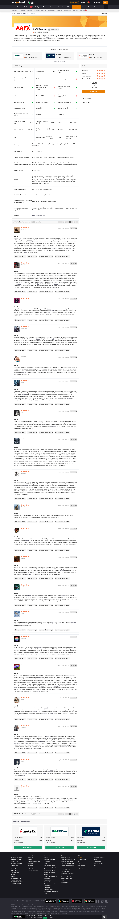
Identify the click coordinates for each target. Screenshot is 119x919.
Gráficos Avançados (83, 869)
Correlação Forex (15, 869)
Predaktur (23, 356)
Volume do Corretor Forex (67, 863)
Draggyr (23, 558)
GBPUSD (39, 915)
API (78, 861)
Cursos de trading (48, 889)
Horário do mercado (16, 859)
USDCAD (39, 917)
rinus (22, 787)
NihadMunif (24, 328)
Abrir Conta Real (28, 847)
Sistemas (52, 7)
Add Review (93, 91)
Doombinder (24, 665)
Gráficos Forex (31, 867)
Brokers (84, 7)
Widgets (80, 857)
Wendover (23, 300)
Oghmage (23, 638)
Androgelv (23, 473)
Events (52, 916)
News (51, 917)
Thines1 (23, 530)
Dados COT (14, 874)
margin (18, 654)
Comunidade (61, 7)
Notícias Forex (14, 870)
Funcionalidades (82, 859)
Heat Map (43, 10)
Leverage (30, 654)
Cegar (22, 613)
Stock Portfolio (81, 865)
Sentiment (29, 10)
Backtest (28, 7)
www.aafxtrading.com (38, 215)
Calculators (22, 10)
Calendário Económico (16, 857)
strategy (38, 691)
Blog (95, 867)
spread (27, 740)
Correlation (37, 10)
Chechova (23, 264)
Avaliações (76, 7)
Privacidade (20, 900)
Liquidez (13, 876)
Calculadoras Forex (16, 878)
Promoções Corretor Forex (67, 865)
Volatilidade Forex (15, 867)
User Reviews (86, 102)
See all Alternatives (59, 61)
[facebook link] (97, 901)
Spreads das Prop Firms (67, 877)
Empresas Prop (92, 7)
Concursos (30, 865)
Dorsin (22, 761)
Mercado (45, 7)
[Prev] (59, 222)
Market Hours (52, 10)
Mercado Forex (14, 865)
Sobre (95, 865)
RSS (78, 863)
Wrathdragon (24, 439)
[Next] (77, 222)
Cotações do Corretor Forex (68, 859)
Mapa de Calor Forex (16, 880)
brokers (24, 372)
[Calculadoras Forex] (104, 917)
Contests (83, 10)
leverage (69, 248)
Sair (105, 2)
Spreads (59, 10)
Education (75, 10)
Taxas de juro (14, 861)
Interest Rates (67, 10)
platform (30, 240)
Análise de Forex (15, 872)
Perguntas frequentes (99, 857)
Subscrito (38, 222)
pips (38, 284)
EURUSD (48, 736)
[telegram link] (106, 901)
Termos (13, 900)
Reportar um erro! (98, 863)
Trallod (23, 506)
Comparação (64, 882)
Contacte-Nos (97, 861)
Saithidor (23, 727)
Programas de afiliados (50, 870)
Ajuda (95, 859)
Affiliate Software (82, 867)
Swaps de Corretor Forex (67, 861)
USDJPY (28, 917)
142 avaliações (94, 86)
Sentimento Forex (32, 869)
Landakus (23, 586)
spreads (40, 282)
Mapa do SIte (28, 901)
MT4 (53, 339)
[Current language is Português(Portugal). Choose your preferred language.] (88, 2)
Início (13, 7)
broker (50, 35)
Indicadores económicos (17, 881)
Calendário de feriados (16, 863)
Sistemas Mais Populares (34, 861)
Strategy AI (38, 7)
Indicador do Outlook (33, 870)
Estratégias (30, 863)
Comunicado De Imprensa (67, 867)
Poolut (22, 412)
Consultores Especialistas (50, 883)
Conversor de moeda (16, 883)
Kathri (22, 699)
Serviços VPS (47, 863)
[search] (107, 6)
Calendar (14, 10)
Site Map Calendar (39, 900)
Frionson (23, 229)
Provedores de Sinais (49, 865)
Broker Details (87, 98)
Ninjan (22, 382)
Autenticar (97, 2)
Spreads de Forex (65, 857)
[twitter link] (102, 901)
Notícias (69, 7)
